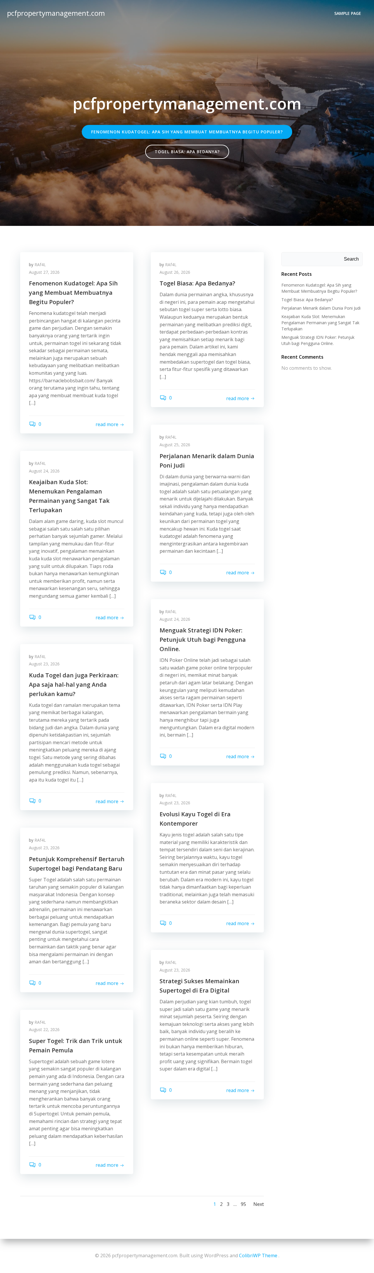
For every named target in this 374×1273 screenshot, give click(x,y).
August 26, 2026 (175, 272)
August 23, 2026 (44, 664)
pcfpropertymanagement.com (56, 13)
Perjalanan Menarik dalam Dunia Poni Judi (321, 308)
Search (351, 259)
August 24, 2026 (44, 471)
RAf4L (40, 264)
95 (243, 1204)
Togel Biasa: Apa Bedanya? (307, 299)
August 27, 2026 (44, 272)
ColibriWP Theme (258, 1255)
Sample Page (347, 13)
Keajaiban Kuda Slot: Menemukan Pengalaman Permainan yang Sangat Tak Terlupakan (320, 323)
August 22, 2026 (44, 1029)
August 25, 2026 (175, 444)
